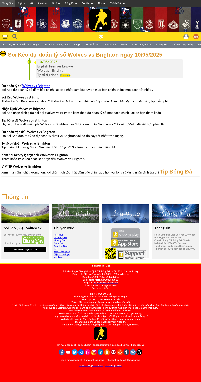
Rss (56, 249)
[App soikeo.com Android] (125, 237)
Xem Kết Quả (61, 246)
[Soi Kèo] (100, 36)
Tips (100, 3)
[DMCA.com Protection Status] (33, 243)
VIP (31, 3)
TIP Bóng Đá (60, 237)
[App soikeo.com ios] (125, 247)
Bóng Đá (70, 3)
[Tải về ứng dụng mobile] (110, 259)
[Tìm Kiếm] (14, 36)
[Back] (3, 56)
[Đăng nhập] (186, 36)
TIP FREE (58, 235)
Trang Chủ (7, 3)
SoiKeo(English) (62, 251)
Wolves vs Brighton (36, 86)
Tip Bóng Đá (176, 171)
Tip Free (56, 3)
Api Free (58, 257)
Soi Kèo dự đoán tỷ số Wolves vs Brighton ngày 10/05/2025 (84, 55)
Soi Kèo (86, 3)
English (21, 3)
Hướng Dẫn (60, 240)
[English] (196, 36)
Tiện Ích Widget (62, 254)
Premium (42, 3)
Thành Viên (116, 3)
